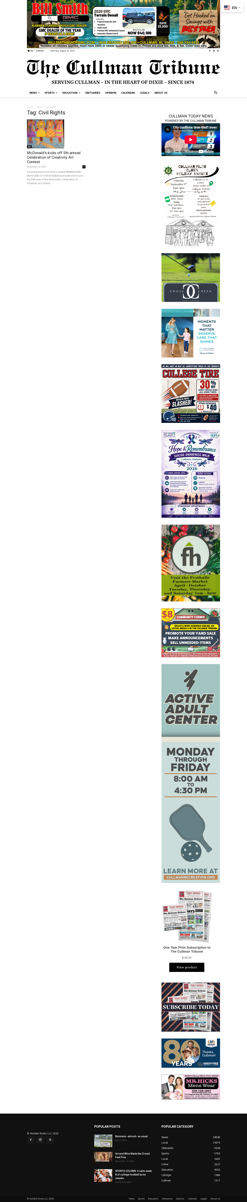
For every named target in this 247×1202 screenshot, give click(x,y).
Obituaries (167, 1198)
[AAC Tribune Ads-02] (190, 773)
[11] (123, 23)
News (132, 1198)
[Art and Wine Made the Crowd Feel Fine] (103, 1157)
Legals (204, 1198)
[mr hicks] (190, 1086)
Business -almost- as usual (131, 1136)
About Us (215, 1198)
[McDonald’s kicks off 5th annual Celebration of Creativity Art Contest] (56, 133)
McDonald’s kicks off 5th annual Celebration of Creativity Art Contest (54, 157)
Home (30, 107)
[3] (190, 333)
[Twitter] (218, 51)
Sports (141, 1198)
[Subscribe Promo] (190, 1007)
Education (153, 1198)
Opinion (180, 1198)
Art (29, 146)
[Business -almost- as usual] (103, 1141)
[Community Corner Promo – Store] (190, 632)
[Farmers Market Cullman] (190, 562)
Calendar (192, 1198)
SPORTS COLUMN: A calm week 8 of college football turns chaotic (133, 1175)
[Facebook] (210, 51)
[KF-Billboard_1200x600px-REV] (190, 1053)
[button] (215, 92)
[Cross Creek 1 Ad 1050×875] (190, 277)
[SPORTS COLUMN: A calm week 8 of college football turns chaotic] (103, 1175)
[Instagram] (214, 51)
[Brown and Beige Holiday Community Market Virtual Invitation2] (190, 204)
